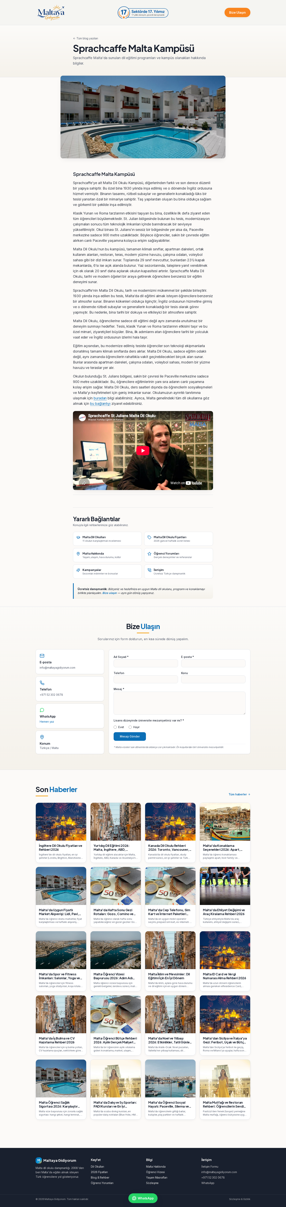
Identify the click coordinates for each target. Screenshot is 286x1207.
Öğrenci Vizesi (155, 1172)
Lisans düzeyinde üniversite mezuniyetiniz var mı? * (149, 720)
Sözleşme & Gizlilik (239, 1199)
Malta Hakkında (156, 1166)
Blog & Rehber (100, 1177)
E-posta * (187, 656)
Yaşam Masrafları (156, 1177)
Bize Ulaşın (237, 12)
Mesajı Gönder (130, 736)
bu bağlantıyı (100, 403)
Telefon (119, 673)
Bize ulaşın (109, 593)
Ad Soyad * (121, 656)
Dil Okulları (97, 1166)
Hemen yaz (47, 721)
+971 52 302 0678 (51, 694)
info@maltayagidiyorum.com (57, 667)
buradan (100, 398)
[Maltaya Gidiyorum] (51, 12)
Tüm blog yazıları (87, 38)
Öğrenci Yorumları (102, 1183)
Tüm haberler (238, 794)
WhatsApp (207, 1183)
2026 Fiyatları (99, 1172)
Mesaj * (119, 689)
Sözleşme (152, 1183)
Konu (184, 673)
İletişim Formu (209, 1166)
